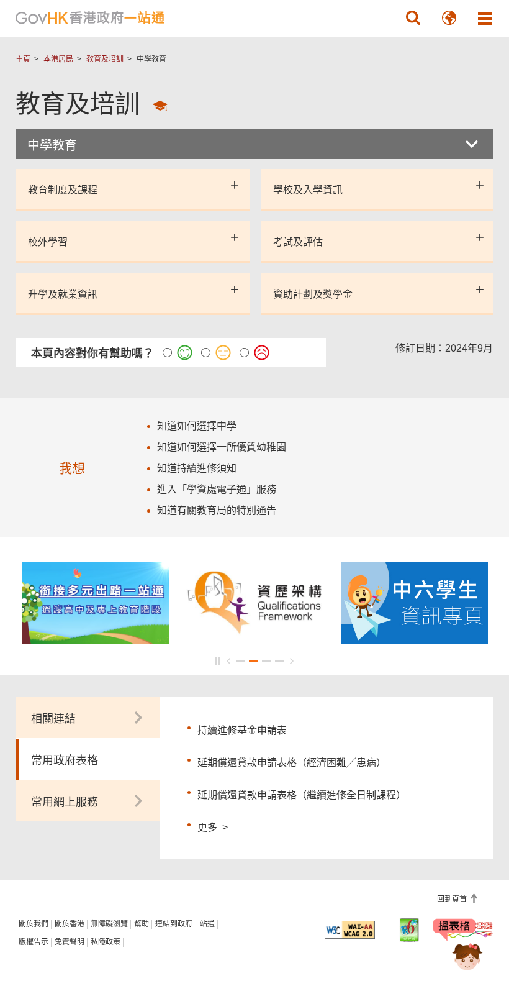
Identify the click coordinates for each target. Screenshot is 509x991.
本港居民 (58, 59)
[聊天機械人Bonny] (458, 946)
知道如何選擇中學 (196, 426)
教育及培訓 (105, 59)
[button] (413, 18)
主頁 (23, 59)
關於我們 (33, 924)
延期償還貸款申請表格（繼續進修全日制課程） (301, 795)
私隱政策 (105, 942)
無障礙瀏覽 (109, 924)
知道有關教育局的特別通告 (216, 510)
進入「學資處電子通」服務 (216, 489)
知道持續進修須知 (196, 468)
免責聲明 (69, 942)
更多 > (212, 826)
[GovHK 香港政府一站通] (90, 18)
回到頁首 (453, 899)
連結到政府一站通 (185, 924)
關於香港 (69, 924)
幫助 (141, 924)
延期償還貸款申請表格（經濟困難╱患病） (291, 762)
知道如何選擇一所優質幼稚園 (221, 447)
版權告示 (33, 942)
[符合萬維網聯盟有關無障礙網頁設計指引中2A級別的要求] (350, 929)
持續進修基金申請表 (242, 730)
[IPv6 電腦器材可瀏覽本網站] (409, 930)
